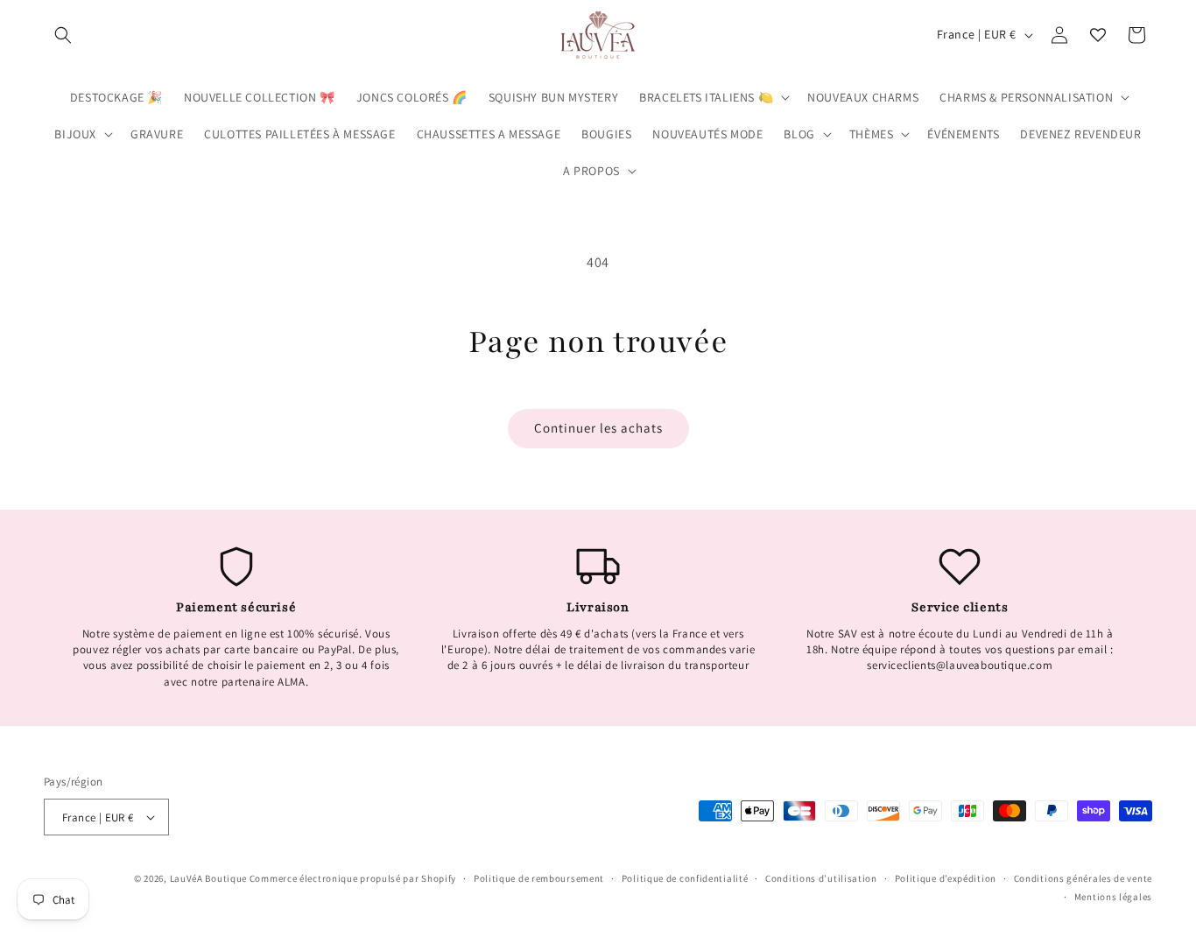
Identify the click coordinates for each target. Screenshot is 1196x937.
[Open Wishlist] (1098, 35)
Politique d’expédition (945, 878)
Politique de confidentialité (685, 878)
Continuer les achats (598, 427)
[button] (63, 35)
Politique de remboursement (539, 878)
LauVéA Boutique (209, 878)
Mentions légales (1113, 897)
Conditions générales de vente (1083, 878)
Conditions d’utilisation (821, 878)
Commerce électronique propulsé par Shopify (353, 878)
